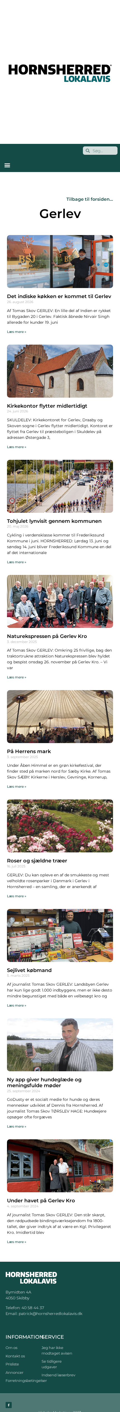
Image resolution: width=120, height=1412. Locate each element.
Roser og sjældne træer (37, 861)
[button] (7, 165)
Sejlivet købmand (29, 970)
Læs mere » (16, 332)
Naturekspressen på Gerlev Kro (47, 636)
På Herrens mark (29, 751)
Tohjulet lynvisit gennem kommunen (54, 521)
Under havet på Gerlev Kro (41, 1201)
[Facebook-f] (9, 1405)
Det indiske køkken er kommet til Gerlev (59, 296)
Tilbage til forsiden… (89, 199)
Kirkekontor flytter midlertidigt (47, 406)
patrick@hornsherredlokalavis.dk (50, 1313)
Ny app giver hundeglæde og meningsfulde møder (44, 1083)
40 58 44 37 (32, 1307)
